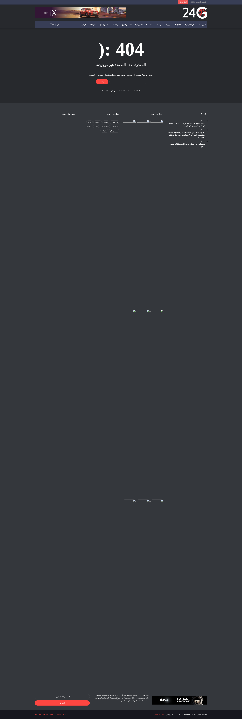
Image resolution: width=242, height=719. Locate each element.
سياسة (159, 25)
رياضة (115, 25)
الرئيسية (202, 25)
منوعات (92, 25)
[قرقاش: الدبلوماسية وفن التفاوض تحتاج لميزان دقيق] (129, 313)
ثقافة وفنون (127, 25)
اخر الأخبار (190, 25)
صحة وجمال (104, 25)
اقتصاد (150, 25)
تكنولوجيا (139, 25)
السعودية (97, 122)
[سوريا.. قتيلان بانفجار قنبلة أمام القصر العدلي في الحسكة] (129, 502)
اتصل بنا (105, 91)
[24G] (194, 13)
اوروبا (89, 122)
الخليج (178, 25)
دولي (169, 25)
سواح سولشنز (159, 714)
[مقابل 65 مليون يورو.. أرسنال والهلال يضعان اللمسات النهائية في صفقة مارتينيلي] (143, 404)
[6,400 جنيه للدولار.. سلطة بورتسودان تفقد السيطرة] (129, 123)
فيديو (84, 25)
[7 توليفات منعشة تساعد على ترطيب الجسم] (156, 313)
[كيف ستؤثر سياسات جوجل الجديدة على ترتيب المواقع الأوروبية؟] (143, 214)
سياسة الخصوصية (125, 91)
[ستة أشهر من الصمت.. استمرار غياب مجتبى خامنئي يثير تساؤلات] (143, 593)
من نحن (113, 91)
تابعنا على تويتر (68, 114)
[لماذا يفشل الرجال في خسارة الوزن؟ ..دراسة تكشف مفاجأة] (156, 502)
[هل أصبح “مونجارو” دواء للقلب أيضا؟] (156, 123)
